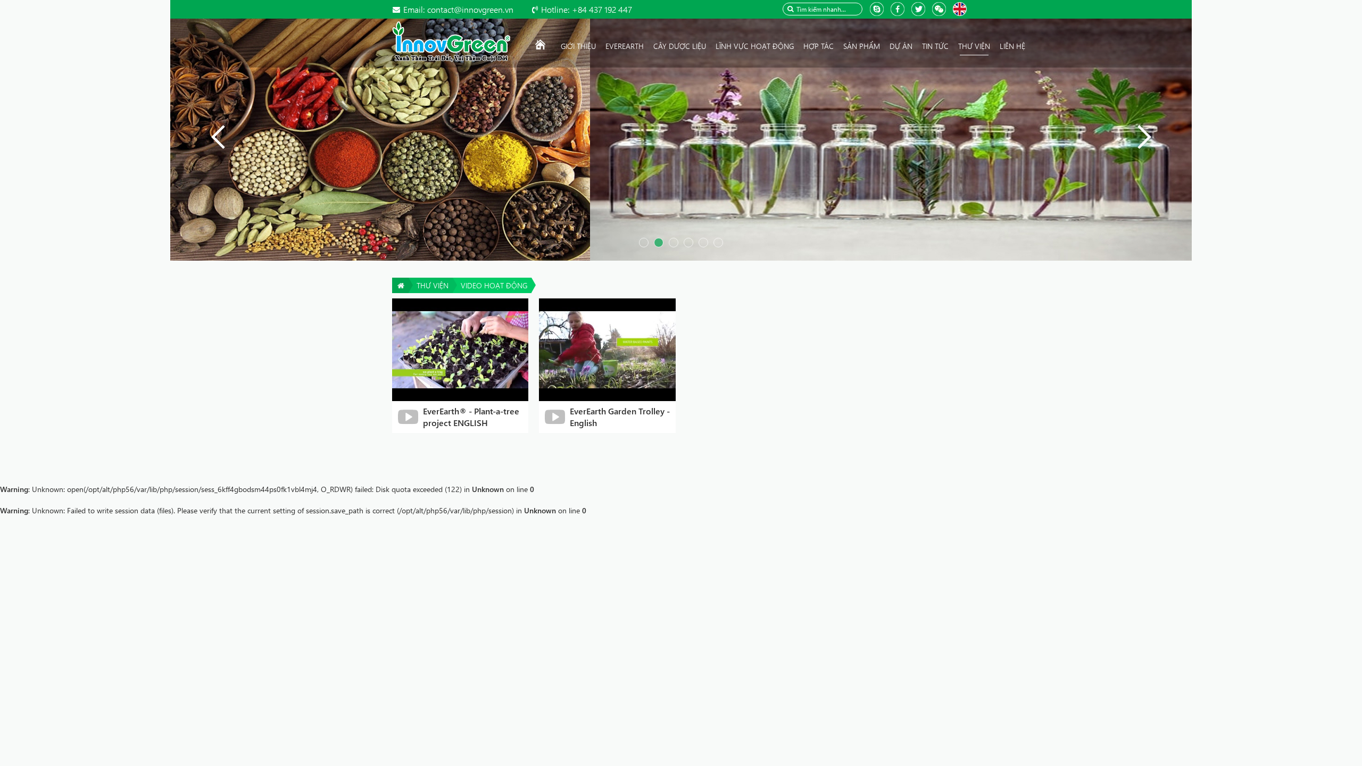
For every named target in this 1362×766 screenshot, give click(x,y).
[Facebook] (899, 8)
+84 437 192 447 (586, 9)
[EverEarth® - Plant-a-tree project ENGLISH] (460, 349)
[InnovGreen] (451, 41)
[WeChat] (940, 8)
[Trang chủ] (540, 46)
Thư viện (433, 285)
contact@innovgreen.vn (458, 9)
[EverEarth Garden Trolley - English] (607, 349)
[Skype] (878, 8)
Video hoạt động (494, 285)
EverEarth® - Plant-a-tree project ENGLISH (471, 416)
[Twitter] (919, 8)
